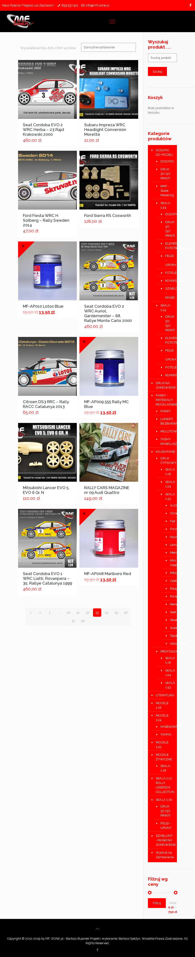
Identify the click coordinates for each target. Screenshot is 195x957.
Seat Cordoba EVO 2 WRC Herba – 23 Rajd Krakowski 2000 (43, 129)
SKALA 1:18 (167, 472)
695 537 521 (69, 5)
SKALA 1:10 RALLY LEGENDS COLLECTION (165, 785)
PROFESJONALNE (166, 651)
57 (73, 621)
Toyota (169, 636)
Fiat (169, 521)
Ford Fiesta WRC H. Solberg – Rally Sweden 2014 (46, 220)
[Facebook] (190, 5)
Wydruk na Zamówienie (165, 855)
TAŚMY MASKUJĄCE (166, 441)
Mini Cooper (169, 562)
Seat (169, 612)
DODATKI (166, 161)
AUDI (169, 505)
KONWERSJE (167, 280)
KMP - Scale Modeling (166, 190)
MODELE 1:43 (162, 745)
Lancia (169, 545)
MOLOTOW (166, 431)
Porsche (169, 596)
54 (106, 612)
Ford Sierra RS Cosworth (107, 215)
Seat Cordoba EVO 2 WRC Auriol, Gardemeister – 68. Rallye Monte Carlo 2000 (108, 313)
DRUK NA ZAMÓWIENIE (165, 385)
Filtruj (157, 903)
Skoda (169, 620)
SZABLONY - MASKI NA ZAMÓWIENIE (165, 840)
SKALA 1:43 (165, 308)
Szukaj (157, 71)
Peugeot (169, 588)
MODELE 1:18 (162, 705)
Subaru (169, 628)
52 (87, 612)
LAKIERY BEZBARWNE (166, 421)
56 (126, 612)
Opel (169, 581)
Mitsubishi (169, 573)
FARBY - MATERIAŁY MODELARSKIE (165, 400)
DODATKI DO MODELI (164, 152)
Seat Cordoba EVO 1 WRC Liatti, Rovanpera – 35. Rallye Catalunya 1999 (47, 578)
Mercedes (169, 552)
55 (116, 612)
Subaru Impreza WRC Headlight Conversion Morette (105, 129)
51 (78, 612)
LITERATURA (165, 695)
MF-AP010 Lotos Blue (43, 306)
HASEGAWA (166, 726)
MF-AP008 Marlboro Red (107, 573)
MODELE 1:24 (162, 718)
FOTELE (167, 273)
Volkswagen (169, 643)
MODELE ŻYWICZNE (164, 757)
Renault (169, 604)
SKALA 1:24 (165, 205)
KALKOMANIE (165, 451)
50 (69, 612)
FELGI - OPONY (167, 260)
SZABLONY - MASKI (167, 293)
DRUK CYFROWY (166, 460)
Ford (169, 529)
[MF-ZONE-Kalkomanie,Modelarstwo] (21, 21)
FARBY (166, 411)
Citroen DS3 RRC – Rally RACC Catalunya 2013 (46, 404)
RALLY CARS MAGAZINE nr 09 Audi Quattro (106, 490)
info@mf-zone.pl (97, 5)
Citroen (169, 513)
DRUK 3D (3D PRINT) (165, 173)
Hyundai (169, 537)
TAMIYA (166, 734)
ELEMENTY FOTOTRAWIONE (167, 246)
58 (83, 621)
